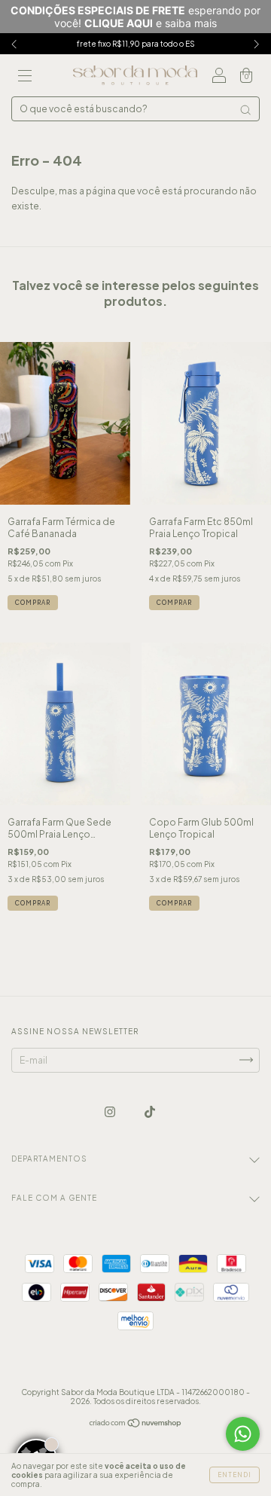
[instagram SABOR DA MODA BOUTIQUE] (110, 1111)
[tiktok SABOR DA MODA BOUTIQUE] (149, 1111)
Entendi (234, 1475)
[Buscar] (245, 110)
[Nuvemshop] (136, 1424)
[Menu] (24, 77)
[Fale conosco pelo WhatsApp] (243, 1434)
